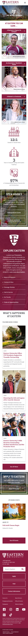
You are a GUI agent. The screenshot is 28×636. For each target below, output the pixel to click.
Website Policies (6, 631)
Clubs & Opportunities (11, 302)
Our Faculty (7, 297)
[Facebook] (4, 609)
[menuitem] (25, 2)
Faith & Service (8, 292)
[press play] (4, 54)
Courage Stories (9, 287)
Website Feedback (19, 604)
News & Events (18, 598)
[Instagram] (10, 609)
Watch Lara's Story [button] (20, 122)
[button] (14, 46)
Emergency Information (8, 601)
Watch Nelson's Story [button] (19, 89)
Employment (5, 604)
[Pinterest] (4, 614)
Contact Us (5, 598)
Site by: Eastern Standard (8, 633)
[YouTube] (23, 609)
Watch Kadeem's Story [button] (19, 56)
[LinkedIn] (17, 609)
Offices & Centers (19, 601)
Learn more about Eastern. (17, 272)
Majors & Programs (9, 277)
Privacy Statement (15, 631)
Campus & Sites (8, 282)
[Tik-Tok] (10, 614)
